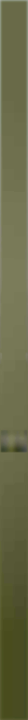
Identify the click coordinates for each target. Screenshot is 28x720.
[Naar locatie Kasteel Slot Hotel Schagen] (14, 441)
